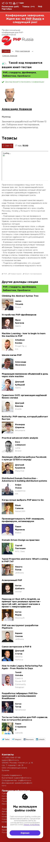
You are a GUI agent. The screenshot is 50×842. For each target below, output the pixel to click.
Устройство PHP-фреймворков (19, 315)
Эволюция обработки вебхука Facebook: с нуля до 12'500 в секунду (24, 458)
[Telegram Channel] (6, 3)
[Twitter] (17, 3)
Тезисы (25, 7)
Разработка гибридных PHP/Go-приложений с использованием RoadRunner (20, 696)
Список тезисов (9, 56)
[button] (6, 739)
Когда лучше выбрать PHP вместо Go (23, 500)
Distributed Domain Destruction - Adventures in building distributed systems (24, 480)
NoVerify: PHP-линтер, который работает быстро (25, 418)
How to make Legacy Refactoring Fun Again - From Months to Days (22, 667)
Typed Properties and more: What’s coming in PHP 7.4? (25, 560)
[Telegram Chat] (3, 3)
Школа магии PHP (12, 355)
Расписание (7, 7)
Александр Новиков (17, 109)
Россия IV (6, 832)
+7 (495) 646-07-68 (11, 758)
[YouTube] (14, 3)
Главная (6, 51)
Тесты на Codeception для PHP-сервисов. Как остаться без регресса (25, 718)
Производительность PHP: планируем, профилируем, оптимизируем (23, 520)
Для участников (22, 51)
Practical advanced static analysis (20, 438)
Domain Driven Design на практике (21, 540)
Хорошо (25, 833)
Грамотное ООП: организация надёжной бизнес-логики (24, 397)
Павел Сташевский (20, 727)
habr (22, 3)
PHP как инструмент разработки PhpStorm (20, 627)
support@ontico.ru (10, 760)
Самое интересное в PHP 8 (16, 647)
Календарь (7, 830)
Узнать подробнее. (31, 825)
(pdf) (16, 7)
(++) (33, 7)
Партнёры (7, 9)
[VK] (10, 3)
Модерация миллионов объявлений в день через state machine (25, 375)
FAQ (40, 7)
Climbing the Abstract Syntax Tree (20, 296)
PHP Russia (34, 19)
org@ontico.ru (24, 780)
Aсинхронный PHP (12, 580)
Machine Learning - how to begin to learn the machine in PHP (23, 335)
